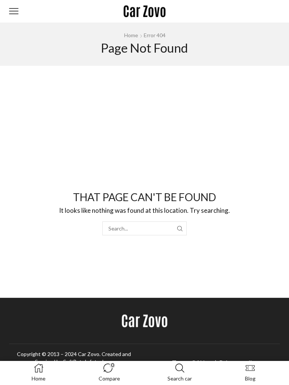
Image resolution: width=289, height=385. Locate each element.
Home (131, 35)
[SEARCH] (180, 228)
